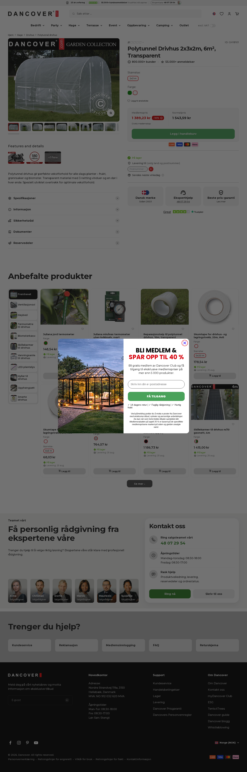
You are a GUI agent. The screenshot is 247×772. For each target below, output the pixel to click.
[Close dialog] (185, 343)
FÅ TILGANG (156, 396)
